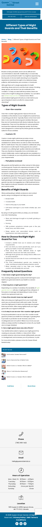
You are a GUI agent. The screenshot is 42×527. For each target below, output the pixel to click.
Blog (9, 39)
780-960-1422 (12, 16)
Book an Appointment (31, 16)
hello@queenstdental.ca (21, 461)
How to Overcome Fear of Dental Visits (18, 360)
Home (4, 39)
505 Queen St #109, (21, 12)
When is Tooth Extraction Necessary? (17, 371)
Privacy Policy (19, 517)
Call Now (10, 386)
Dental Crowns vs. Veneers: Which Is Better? (19, 365)
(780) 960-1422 (21, 443)
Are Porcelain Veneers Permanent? (16, 354)
